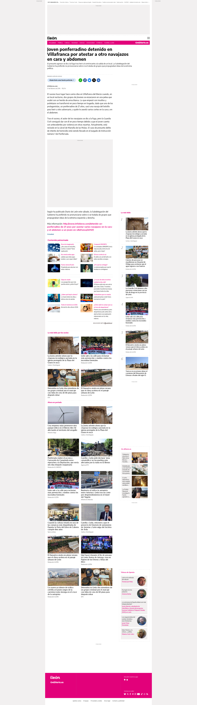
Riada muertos (120, 2)
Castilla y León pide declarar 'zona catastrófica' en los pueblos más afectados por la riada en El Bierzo (95, 460)
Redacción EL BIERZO (54, 467)
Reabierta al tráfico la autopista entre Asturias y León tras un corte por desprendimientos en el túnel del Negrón (95, 493)
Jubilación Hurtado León (135, 2)
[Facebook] (85, 80)
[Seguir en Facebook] (130, 694)
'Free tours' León (73, 2)
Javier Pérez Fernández (125, 624)
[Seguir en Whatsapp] (144, 694)
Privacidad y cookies (96, 701)
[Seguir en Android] (124, 680)
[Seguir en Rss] (147, 694)
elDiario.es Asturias (87, 499)
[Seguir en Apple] (127, 680)
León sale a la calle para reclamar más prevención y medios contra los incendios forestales (96, 358)
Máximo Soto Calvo (128, 634)
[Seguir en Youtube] (138, 694)
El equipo (86, 701)
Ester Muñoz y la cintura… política (127, 631)
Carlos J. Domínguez (54, 365)
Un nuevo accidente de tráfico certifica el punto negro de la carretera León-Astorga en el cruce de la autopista (62, 590)
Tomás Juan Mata (127, 582)
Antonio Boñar (126, 594)
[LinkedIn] (98, 80)
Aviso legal (107, 701)
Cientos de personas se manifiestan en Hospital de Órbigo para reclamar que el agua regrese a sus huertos (136, 263)
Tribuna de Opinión (128, 572)
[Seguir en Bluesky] (125, 694)
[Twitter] (94, 80)
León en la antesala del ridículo (128, 578)
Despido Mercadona (96, 2)
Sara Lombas (52, 532)
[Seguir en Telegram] (132, 694)
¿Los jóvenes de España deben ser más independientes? (134, 603)
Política (60, 43)
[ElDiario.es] (142, 43)
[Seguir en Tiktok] (142, 694)
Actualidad (52, 43)
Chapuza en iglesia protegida (84, 2)
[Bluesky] (89, 80)
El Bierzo (99, 43)
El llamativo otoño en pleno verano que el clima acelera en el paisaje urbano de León (96, 390)
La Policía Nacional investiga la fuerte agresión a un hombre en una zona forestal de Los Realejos (126, 493)
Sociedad (75, 43)
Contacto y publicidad (118, 701)
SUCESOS (126, 2)
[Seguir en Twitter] (128, 694)
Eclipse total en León (146, 2)
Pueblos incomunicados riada (109, 2)
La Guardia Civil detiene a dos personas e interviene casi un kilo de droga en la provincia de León (136, 291)
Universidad (90, 43)
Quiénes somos (77, 701)
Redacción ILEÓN (86, 363)
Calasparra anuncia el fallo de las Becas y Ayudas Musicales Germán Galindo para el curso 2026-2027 (126, 458)
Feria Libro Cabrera (64, 2)
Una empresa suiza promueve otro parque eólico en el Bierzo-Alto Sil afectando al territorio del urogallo (62, 427)
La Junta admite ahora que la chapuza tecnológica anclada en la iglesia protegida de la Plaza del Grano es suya (62, 359)
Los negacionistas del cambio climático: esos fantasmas (128, 619)
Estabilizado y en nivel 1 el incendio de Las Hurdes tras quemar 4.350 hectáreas (126, 469)
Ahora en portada (55, 402)
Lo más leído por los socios (58, 333)
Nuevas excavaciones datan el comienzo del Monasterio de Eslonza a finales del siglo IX (136, 373)
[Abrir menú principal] (148, 38)
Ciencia (82, 43)
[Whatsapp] (80, 80)
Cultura (67, 43)
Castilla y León (109, 43)
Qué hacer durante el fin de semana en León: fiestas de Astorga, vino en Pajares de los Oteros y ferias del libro (96, 558)
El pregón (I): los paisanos (127, 591)
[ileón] (61, 677)
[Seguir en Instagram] (135, 694)
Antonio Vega (52, 432)
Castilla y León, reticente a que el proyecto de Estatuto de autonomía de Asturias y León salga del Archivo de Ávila (96, 526)
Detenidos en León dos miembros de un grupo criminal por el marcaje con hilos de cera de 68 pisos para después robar (63, 391)
